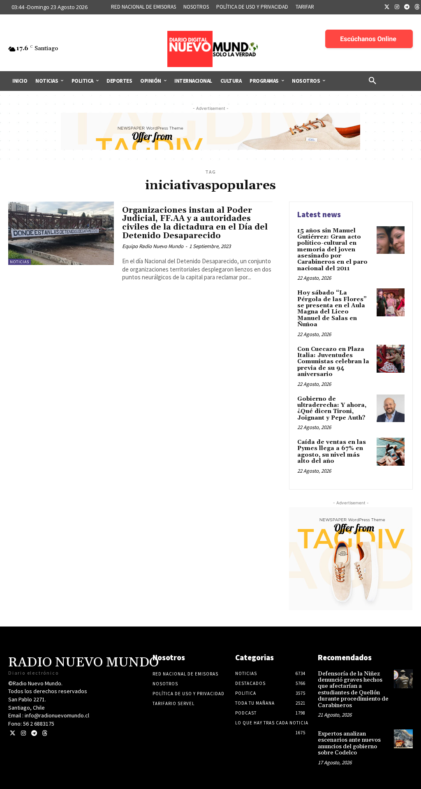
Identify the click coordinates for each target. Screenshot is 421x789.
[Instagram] (397, 7)
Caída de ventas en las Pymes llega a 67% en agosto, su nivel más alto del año (331, 452)
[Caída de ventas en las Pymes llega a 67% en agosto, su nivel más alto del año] (391, 452)
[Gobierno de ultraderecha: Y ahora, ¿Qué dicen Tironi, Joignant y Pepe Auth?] (391, 408)
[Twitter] (387, 7)
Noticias (19, 262)
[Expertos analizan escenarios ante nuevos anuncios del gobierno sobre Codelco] (403, 738)
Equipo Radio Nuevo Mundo (152, 246)
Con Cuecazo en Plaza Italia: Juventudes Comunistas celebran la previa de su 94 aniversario (333, 362)
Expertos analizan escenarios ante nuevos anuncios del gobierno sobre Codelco (349, 743)
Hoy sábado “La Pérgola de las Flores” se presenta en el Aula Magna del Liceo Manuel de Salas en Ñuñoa (332, 308)
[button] (372, 81)
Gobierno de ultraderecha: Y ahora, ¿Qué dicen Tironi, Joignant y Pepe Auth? (331, 408)
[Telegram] (407, 7)
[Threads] (44, 733)
